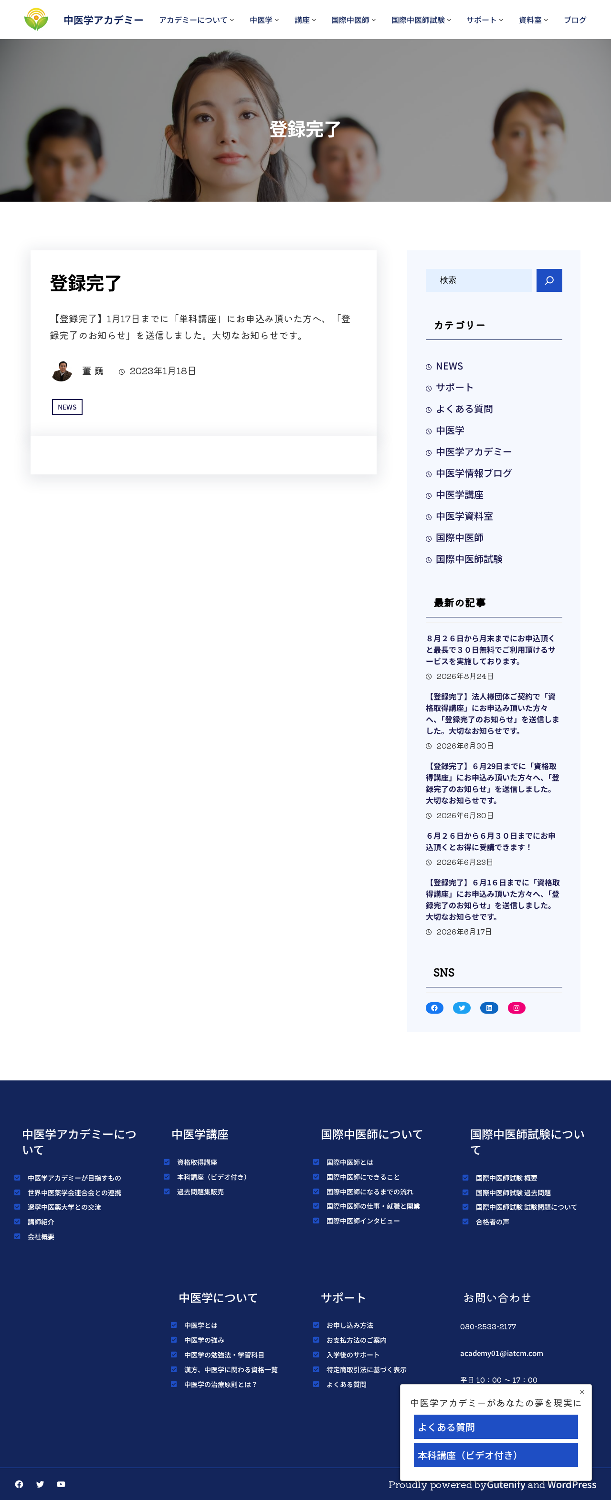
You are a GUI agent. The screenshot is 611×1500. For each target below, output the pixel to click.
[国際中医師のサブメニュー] (373, 19)
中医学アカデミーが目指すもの (74, 1177)
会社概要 (41, 1236)
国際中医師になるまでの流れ (370, 1191)
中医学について (218, 1297)
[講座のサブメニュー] (314, 19)
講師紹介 (41, 1221)
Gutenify (506, 1484)
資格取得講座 (197, 1162)
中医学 (261, 19)
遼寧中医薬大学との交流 (64, 1207)
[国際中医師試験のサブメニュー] (449, 19)
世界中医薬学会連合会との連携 (74, 1192)
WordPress (572, 1484)
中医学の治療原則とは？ (221, 1384)
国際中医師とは (350, 1162)
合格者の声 (492, 1221)
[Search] (549, 280)
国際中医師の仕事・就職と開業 (373, 1206)
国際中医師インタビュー (363, 1220)
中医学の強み (204, 1340)
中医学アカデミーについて (79, 1141)
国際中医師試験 (418, 19)
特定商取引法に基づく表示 (367, 1369)
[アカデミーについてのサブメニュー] (232, 19)
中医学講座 (460, 494)
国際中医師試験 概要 (506, 1177)
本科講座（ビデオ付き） (214, 1177)
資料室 (530, 19)
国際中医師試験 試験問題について (527, 1207)
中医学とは (201, 1325)
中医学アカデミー (103, 19)
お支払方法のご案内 (357, 1340)
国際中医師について (372, 1133)
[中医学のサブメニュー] (276, 19)
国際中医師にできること (363, 1177)
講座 (302, 19)
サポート (481, 19)
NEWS (67, 406)
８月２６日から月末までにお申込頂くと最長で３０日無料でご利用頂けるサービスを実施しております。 (491, 649)
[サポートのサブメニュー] (501, 19)
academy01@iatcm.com (501, 1353)
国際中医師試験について (527, 1141)
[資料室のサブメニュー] (546, 19)
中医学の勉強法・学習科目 (224, 1354)
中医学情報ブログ (474, 473)
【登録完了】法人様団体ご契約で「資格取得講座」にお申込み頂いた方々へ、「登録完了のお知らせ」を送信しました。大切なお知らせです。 (492, 713)
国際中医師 (350, 19)
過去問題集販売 (200, 1191)
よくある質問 (464, 408)
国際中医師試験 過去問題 (513, 1192)
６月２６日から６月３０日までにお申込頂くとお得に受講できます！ (491, 841)
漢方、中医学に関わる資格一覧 (231, 1369)
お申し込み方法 (350, 1325)
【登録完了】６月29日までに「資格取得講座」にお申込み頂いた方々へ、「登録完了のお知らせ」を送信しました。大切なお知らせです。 (492, 783)
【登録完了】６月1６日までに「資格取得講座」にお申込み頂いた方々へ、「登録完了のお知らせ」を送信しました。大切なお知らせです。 (493, 899)
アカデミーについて (193, 19)
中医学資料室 (464, 516)
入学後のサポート (353, 1354)
